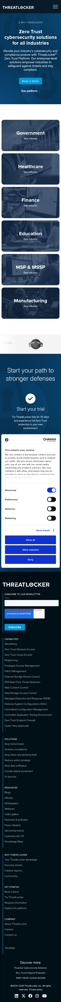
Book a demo (30, 81)
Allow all (30, 540)
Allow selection (30, 550)
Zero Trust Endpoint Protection (31, 972)
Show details (43, 530)
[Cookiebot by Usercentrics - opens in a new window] (43, 440)
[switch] (51, 499)
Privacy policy (36, 989)
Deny (30, 559)
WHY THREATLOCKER (30, 22)
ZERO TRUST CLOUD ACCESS (30, 978)
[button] (55, 7)
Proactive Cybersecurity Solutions (30, 967)
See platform (30, 91)
